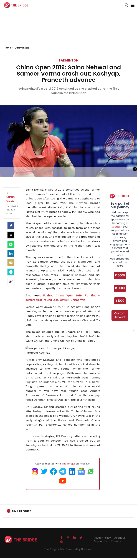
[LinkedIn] (10, 253)
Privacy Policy (102, 538)
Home (7, 47)
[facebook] (10, 225)
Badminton (68, 60)
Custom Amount (120, 315)
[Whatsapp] (10, 244)
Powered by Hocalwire (79, 549)
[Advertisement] (68, 32)
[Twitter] (10, 235)
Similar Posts (21, 511)
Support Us (100, 541)
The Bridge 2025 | (55, 549)
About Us (119, 538)
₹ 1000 (119, 301)
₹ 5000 (120, 275)
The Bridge (68, 463)
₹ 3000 (120, 288)
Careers (116, 541)
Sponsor (116, 226)
